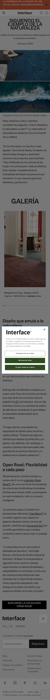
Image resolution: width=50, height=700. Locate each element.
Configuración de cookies (25, 353)
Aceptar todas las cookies (24, 367)
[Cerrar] (44, 330)
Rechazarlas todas (25, 360)
